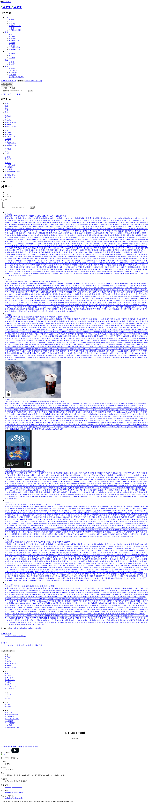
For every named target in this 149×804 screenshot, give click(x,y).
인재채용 (12, 28)
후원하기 (28, 81)
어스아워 (12, 45)
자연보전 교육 (14, 41)
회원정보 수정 (10, 175)
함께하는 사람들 (15, 26)
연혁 (10, 21)
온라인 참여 (13, 72)
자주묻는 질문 (6, 81)
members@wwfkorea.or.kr (13, 787)
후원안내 (12, 68)
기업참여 (8, 682)
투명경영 (12, 24)
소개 (6, 17)
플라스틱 (12, 36)
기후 (10, 34)
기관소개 (12, 19)
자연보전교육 (10, 680)
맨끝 (39, 628)
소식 (6, 51)
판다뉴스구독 (37, 81)
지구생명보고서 (14, 47)
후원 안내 (8, 712)
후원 (6, 66)
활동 (6, 32)
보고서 (11, 62)
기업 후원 (12, 75)
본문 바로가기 (6, 2)
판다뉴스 (12, 58)
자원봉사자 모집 (15, 30)
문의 (36, 746)
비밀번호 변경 (10, 177)
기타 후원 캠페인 (11, 723)
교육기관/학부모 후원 (16, 77)
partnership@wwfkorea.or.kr (14, 792)
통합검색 (5, 91)
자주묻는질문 (29, 746)
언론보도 (12, 53)
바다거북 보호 (14, 70)
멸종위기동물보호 (11, 714)
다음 (36, 628)
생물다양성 (13, 38)
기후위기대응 (10, 716)
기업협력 (12, 43)
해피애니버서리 (14, 49)
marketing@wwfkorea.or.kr (14, 798)
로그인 (13, 81)
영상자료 (12, 64)
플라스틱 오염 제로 (12, 719)
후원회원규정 (6, 746)
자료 (6, 60)
